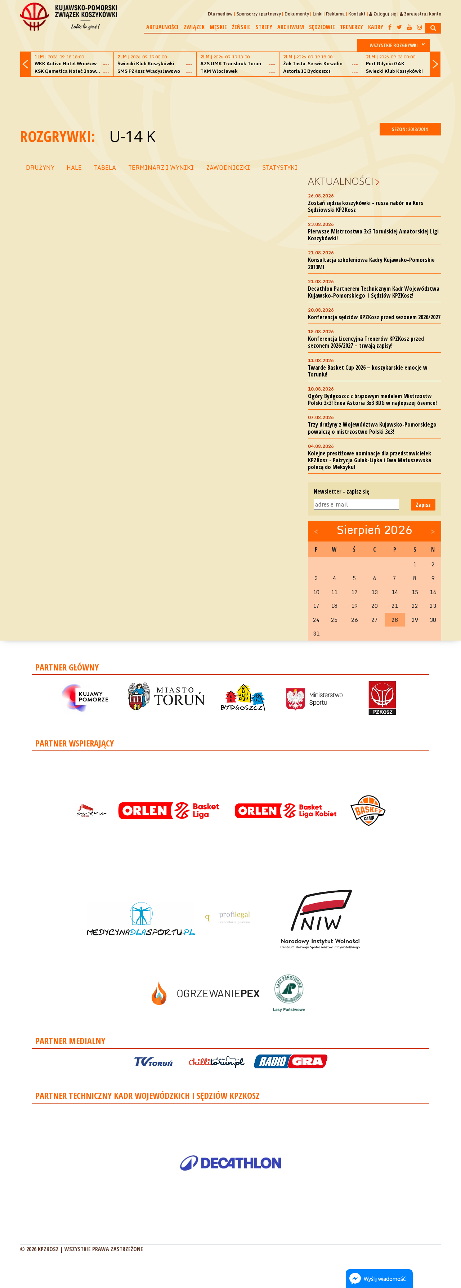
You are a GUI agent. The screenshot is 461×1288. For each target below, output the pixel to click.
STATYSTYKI (279, 167)
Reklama (335, 13)
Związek (194, 27)
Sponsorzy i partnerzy (258, 13)
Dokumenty (297, 13)
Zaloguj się (384, 13)
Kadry (375, 27)
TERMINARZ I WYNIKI (161, 167)
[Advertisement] (230, 99)
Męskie (218, 27)
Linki (317, 13)
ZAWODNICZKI (228, 167)
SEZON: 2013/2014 (410, 129)
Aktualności (162, 27)
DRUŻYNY (40, 167)
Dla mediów (220, 13)
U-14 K (132, 136)
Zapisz (423, 505)
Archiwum (290, 27)
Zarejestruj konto (422, 13)
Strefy (264, 27)
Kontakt (357, 13)
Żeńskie (241, 27)
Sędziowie (322, 27)
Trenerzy (351, 27)
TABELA (105, 167)
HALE (74, 167)
